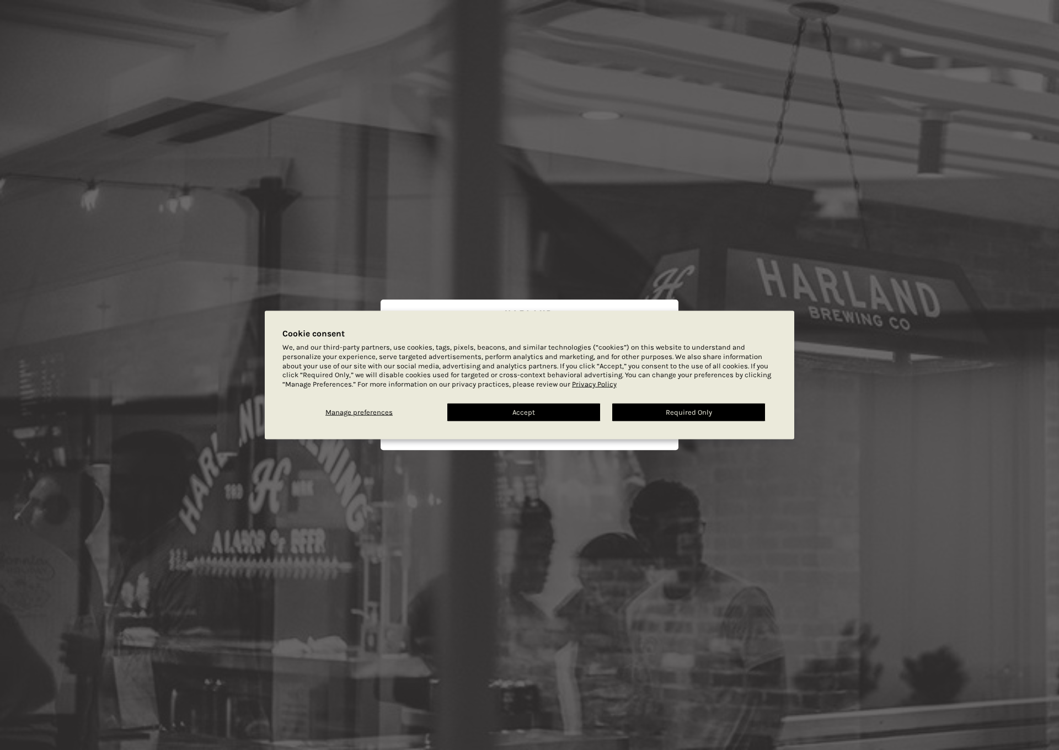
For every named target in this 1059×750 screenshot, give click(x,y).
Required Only (689, 412)
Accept (523, 412)
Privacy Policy (594, 384)
